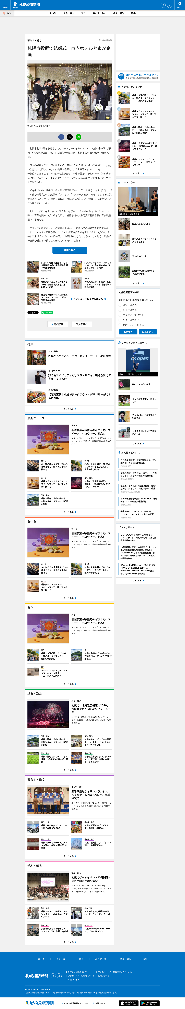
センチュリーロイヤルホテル (88, 298)
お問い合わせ (103, 976)
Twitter (169, 5)
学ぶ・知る (118, 13)
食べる (53, 13)
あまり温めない (131, 320)
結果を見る (147, 332)
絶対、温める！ (131, 305)
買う (83, 13)
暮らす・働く (99, 13)
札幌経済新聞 (26, 5)
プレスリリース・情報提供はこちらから (115, 972)
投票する (128, 332)
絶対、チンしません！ (134, 324)
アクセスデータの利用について (81, 976)
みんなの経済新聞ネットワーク (39, 1003)
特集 (133, 13)
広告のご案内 (73, 979)
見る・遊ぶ (68, 13)
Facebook (163, 5)
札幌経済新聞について (77, 972)
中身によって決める (133, 315)
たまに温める (130, 310)
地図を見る (70, 250)
